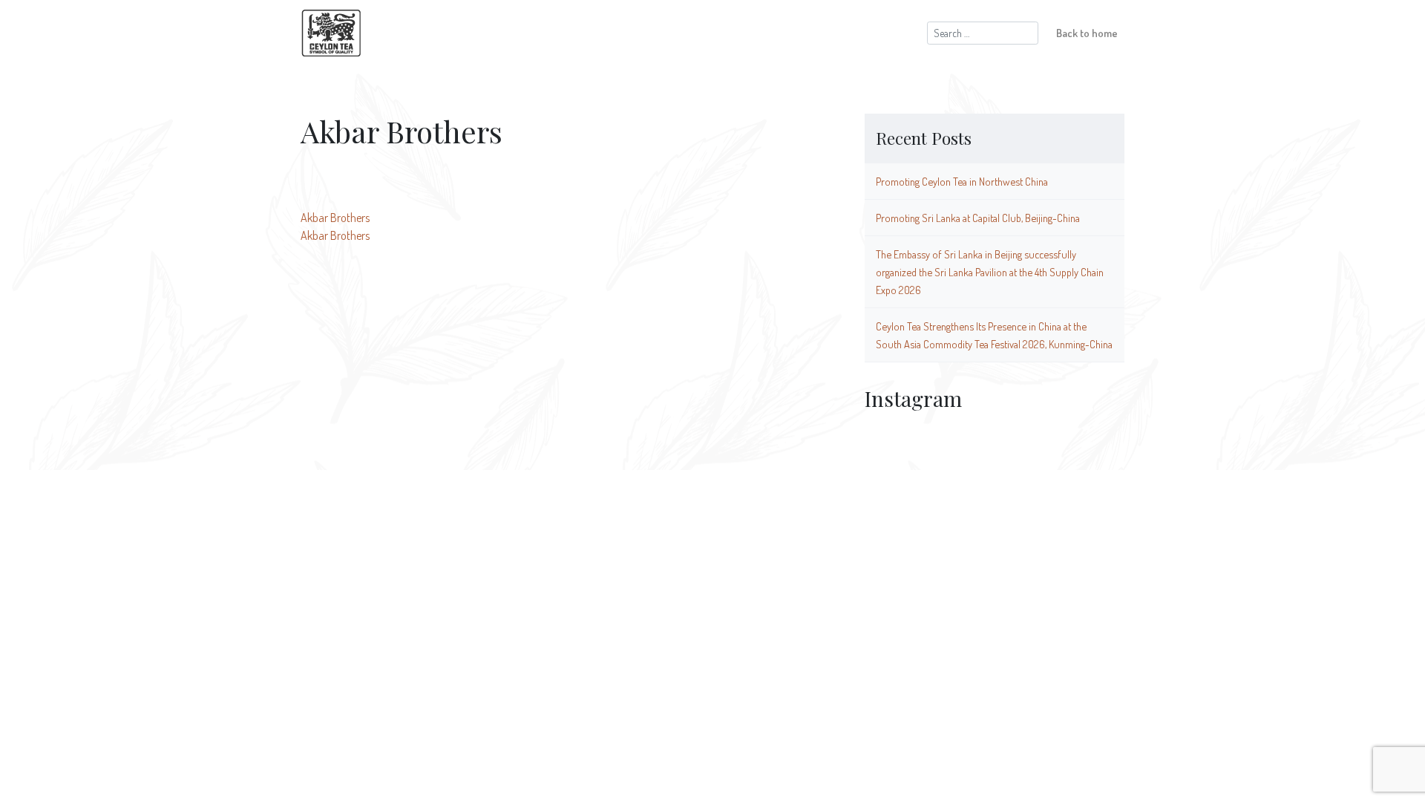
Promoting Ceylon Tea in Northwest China (962, 181)
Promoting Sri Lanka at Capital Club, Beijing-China (978, 217)
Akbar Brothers (335, 217)
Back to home (1087, 32)
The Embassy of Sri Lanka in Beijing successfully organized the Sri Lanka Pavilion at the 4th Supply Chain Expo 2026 (990, 271)
